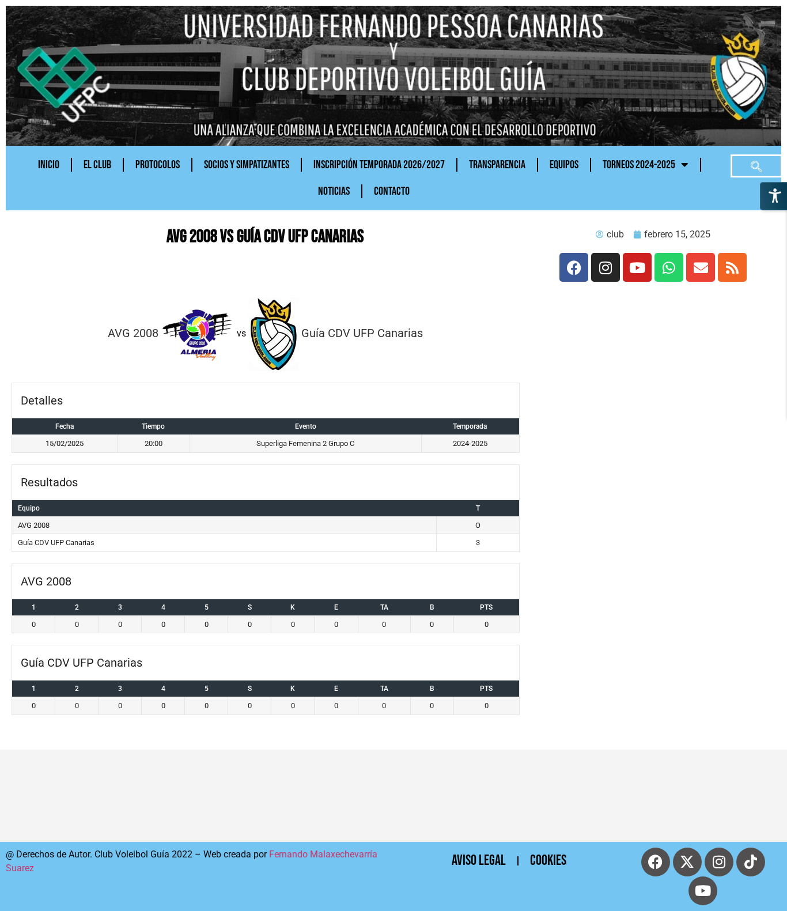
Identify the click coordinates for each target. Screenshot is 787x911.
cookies (548, 861)
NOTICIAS (334, 191)
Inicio (48, 165)
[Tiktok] (750, 862)
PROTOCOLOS (157, 165)
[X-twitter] (687, 862)
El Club (97, 165)
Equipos (564, 165)
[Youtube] (637, 267)
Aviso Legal (479, 861)
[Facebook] (573, 267)
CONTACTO (392, 191)
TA (384, 607)
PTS (486, 607)
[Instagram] (605, 267)
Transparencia (497, 165)
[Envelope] (700, 267)
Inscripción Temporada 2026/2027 (379, 165)
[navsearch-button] (756, 165)
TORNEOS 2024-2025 (639, 165)
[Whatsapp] (668, 267)
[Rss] (732, 267)
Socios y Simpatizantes (246, 165)
